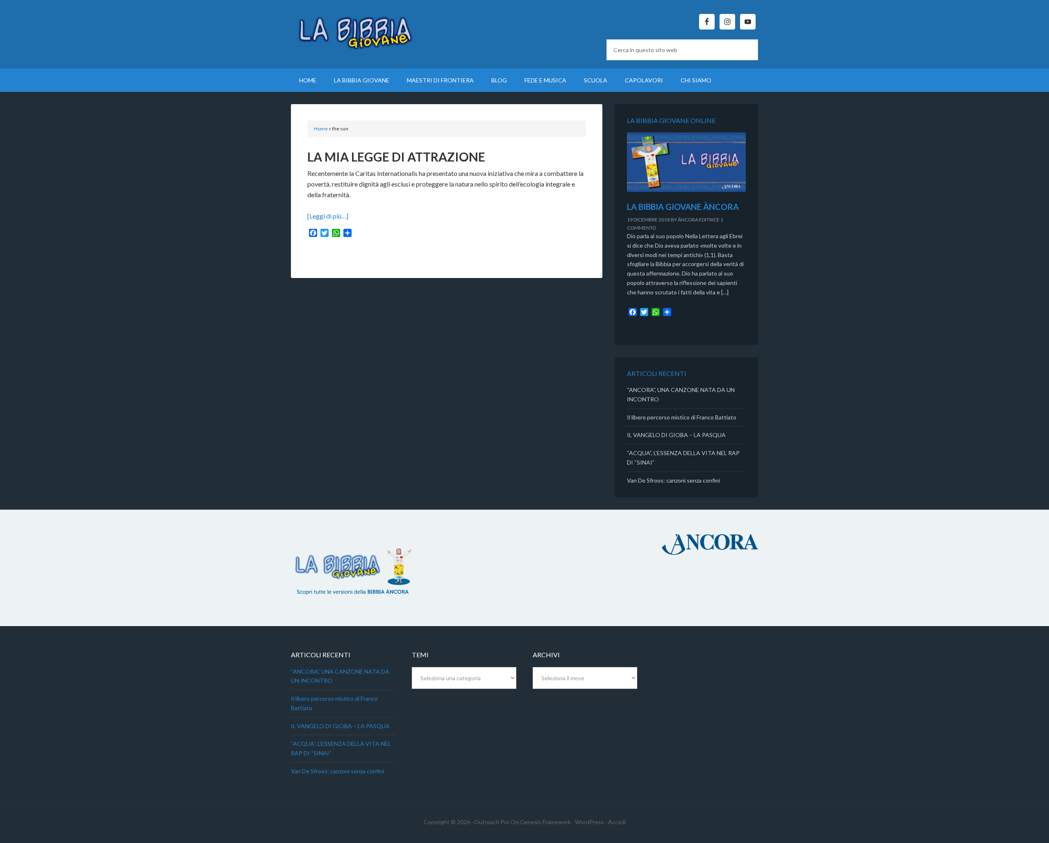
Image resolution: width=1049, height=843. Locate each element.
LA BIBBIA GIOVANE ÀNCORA (683, 207)
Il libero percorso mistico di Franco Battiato (681, 417)
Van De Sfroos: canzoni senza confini (673, 480)
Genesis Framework (545, 821)
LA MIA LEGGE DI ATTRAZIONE (396, 156)
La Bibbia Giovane (360, 28)
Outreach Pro (491, 821)
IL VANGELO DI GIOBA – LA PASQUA (676, 434)
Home (321, 128)
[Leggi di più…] (327, 216)
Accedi (617, 821)
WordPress (589, 821)
